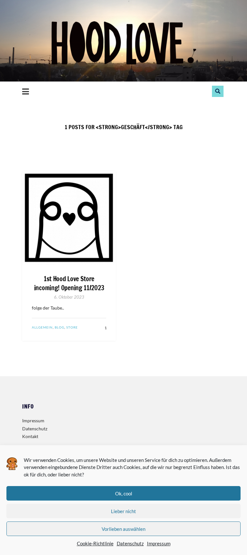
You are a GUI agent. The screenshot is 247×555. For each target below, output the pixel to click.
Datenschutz (130, 543)
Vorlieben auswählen (123, 529)
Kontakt (30, 436)
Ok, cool (123, 493)
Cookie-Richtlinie (95, 543)
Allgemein (42, 327)
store (72, 327)
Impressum (158, 543)
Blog (59, 327)
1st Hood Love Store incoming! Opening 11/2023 (69, 283)
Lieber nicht (123, 511)
